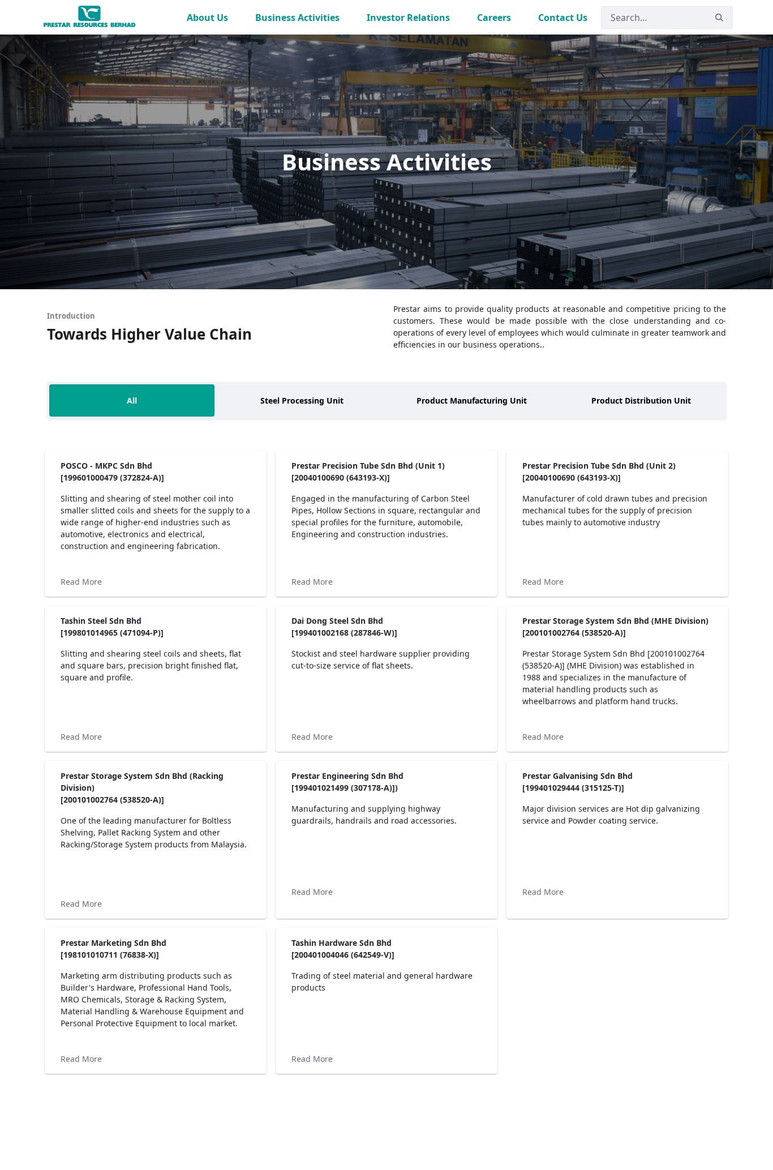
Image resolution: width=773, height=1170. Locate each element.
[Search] (719, 17)
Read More (81, 581)
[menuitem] (207, 17)
